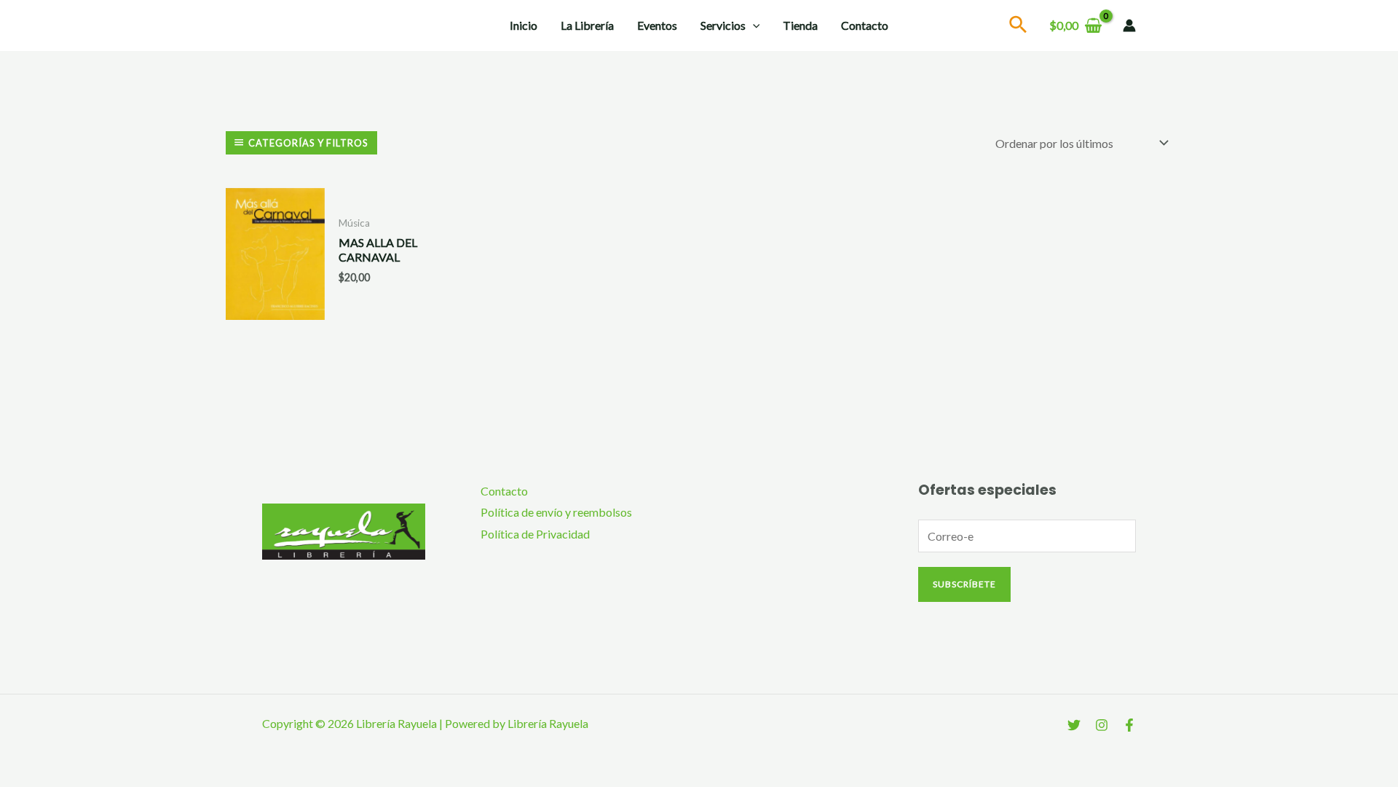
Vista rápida (275, 307)
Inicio (523, 25)
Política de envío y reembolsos (556, 512)
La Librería (587, 25)
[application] (753, 25)
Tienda (800, 25)
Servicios (723, 25)
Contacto (864, 25)
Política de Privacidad (535, 534)
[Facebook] (1129, 725)
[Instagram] (1101, 725)
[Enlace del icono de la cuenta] (1129, 25)
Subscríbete (964, 584)
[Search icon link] (1018, 27)
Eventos (657, 25)
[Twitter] (1074, 725)
